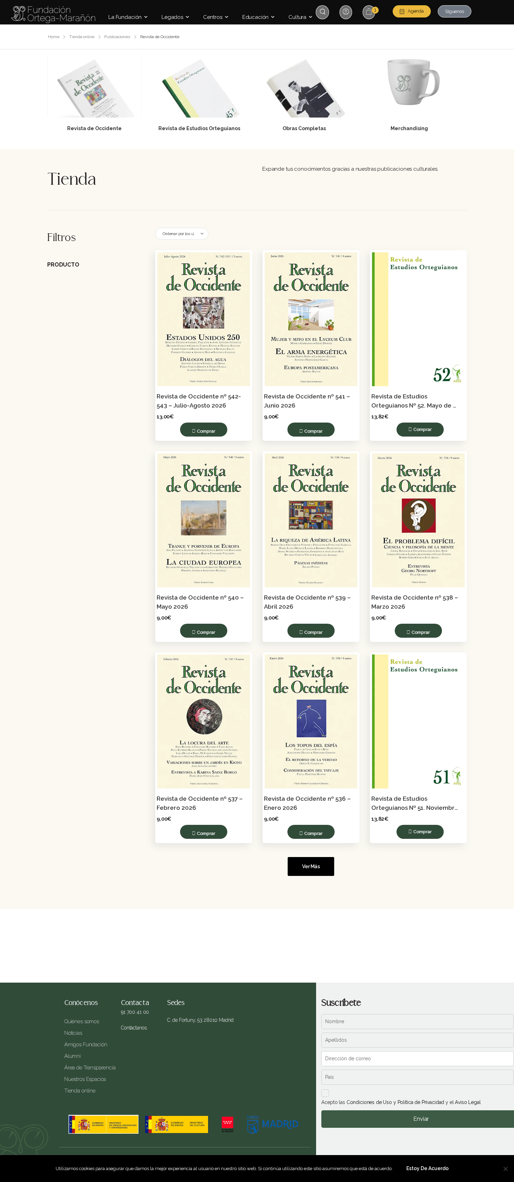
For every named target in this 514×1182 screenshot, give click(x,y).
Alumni (72, 1056)
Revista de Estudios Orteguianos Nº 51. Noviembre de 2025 (415, 807)
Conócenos (81, 1002)
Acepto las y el (400, 1102)
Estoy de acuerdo (427, 1168)
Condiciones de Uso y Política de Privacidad (395, 1102)
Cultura (297, 17)
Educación (255, 17)
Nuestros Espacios (85, 1079)
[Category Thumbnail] (94, 86)
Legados (172, 17)
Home (53, 36)
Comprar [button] (422, 429)
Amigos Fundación (85, 1044)
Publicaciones (117, 36)
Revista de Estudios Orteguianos (199, 128)
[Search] (323, 12)
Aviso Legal (467, 1102)
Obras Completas (304, 128)
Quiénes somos (81, 1021)
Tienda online (81, 36)
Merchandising (409, 128)
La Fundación (125, 17)
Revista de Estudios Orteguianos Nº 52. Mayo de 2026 (412, 405)
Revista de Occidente (94, 128)
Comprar (206, 431)
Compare (238, 264)
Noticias (73, 1033)
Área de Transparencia (87, 1067)
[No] (505, 1168)
